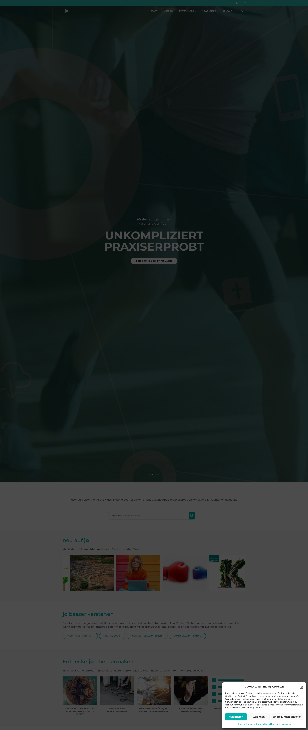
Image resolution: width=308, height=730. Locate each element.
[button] (301, 686)
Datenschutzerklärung (267, 724)
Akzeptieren (236, 716)
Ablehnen (259, 716)
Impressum (285, 724)
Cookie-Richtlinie (246, 724)
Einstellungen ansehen (287, 716)
